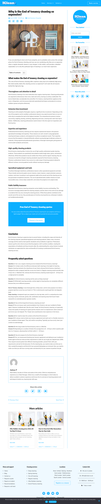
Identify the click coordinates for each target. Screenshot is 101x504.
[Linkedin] (57, 493)
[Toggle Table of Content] (23, 72)
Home (43, 3)
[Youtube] (52, 493)
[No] (99, 501)
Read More (12, 442)
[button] (9, 21)
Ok (46, 501)
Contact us (59, 3)
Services (49, 3)
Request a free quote (36, 220)
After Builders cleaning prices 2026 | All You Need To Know (80, 57)
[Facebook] (43, 493)
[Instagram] (48, 493)
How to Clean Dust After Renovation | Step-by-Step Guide (80, 71)
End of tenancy (31, 18)
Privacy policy (52, 501)
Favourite (38, 18)
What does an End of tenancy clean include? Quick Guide (80, 85)
